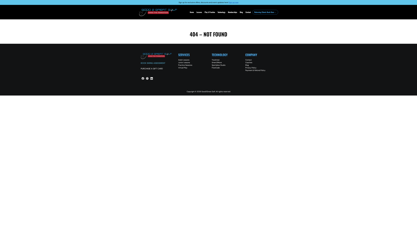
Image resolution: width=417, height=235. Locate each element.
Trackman (216, 60)
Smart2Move (217, 62)
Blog (241, 12)
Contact (248, 12)
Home (192, 12)
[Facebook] (143, 78)
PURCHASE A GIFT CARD (152, 68)
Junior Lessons (184, 62)
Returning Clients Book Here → (265, 12)
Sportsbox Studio (218, 65)
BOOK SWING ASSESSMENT (153, 63)
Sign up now (233, 2)
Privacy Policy (250, 68)
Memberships (232, 12)
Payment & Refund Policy (255, 70)
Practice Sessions (185, 65)
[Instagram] (147, 78)
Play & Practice (210, 12)
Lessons (199, 12)
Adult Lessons (183, 60)
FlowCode (216, 68)
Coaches (248, 62)
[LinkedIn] (151, 78)
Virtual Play (182, 68)
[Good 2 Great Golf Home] (158, 12)
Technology (221, 12)
